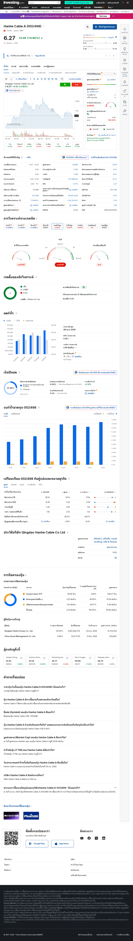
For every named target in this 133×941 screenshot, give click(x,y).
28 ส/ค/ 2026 (73, 196)
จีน (116, 558)
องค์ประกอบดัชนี (70, 73)
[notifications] (122, 2)
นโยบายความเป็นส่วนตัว (104, 935)
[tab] (9, 226)
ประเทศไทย (16, 11)
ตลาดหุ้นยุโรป (114, 11)
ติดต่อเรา (7, 870)
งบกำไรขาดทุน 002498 (20, 407)
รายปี (6, 414)
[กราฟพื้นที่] (11, 79)
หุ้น (6, 11)
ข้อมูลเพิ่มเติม (40, 56)
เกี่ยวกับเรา (8, 859)
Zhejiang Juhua (103, 657)
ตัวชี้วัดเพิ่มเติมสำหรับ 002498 (104, 157)
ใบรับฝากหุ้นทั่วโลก (70, 11)
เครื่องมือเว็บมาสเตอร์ (79, 875)
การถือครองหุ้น (14, 575)
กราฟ (13, 66)
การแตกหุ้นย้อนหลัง (55, 73)
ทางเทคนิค (35, 66)
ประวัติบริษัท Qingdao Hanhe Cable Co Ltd (34, 532)
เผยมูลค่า (111, 37)
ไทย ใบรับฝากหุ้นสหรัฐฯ (87, 11)
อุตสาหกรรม (112, 547)
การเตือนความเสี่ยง (123, 935)
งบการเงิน (23, 66)
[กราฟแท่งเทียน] (6, 79)
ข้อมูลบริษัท (16, 73)
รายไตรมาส (15, 414)
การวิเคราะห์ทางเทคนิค (19, 218)
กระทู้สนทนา (49, 66)
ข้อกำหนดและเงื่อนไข (85, 935)
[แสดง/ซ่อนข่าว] (62, 79)
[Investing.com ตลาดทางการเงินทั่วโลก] (14, 2)
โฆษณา (7, 865)
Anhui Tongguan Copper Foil (85, 657)
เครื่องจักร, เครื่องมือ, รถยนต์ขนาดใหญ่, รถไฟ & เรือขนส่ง (105, 540)
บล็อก (73, 859)
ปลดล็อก (47, 521)
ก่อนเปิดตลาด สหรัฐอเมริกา (40, 11)
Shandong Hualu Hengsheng (63, 657)
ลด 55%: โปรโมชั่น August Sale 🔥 (79, 2)
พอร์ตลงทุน (75, 870)
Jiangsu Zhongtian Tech (15, 657)
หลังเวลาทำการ (57, 11)
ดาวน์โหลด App (77, 865)
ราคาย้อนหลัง (41, 73)
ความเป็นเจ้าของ (28, 73)
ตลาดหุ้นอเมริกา (102, 11)
